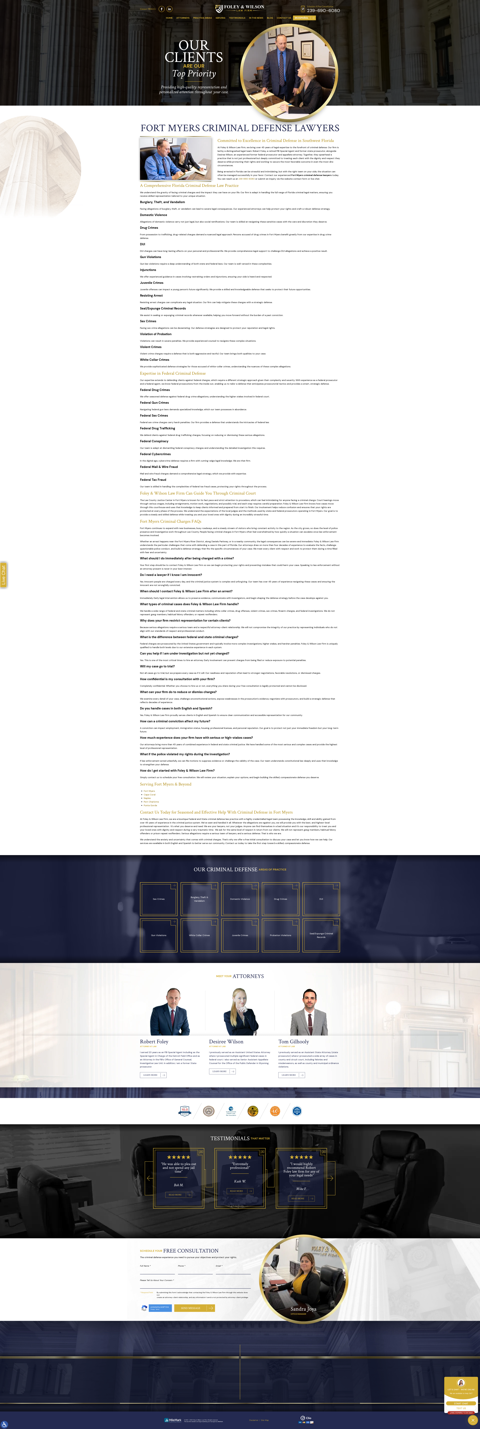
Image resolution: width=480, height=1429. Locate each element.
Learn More (150, 1075)
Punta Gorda (150, 805)
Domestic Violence (240, 899)
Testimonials (237, 17)
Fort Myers (149, 791)
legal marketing (203, 1421)
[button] (333, 1178)
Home (169, 17)
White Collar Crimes (199, 935)
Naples (147, 798)
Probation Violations (280, 935)
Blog (270, 17)
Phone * (181, 1266)
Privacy (153, 1309)
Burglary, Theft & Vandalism (199, 899)
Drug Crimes (280, 899)
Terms (157, 1309)
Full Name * (145, 1266)
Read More (175, 1194)
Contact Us (284, 17)
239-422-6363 (282, 1395)
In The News (256, 17)
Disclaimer (253, 1420)
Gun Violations (158, 935)
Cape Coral (150, 794)
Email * (219, 1266)
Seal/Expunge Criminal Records (321, 935)
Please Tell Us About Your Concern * (157, 1280)
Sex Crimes (159, 899)
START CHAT (461, 1403)
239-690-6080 (323, 10)
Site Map (265, 1420)
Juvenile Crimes (240, 935)
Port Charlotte (151, 801)
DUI (321, 899)
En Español (301, 17)
